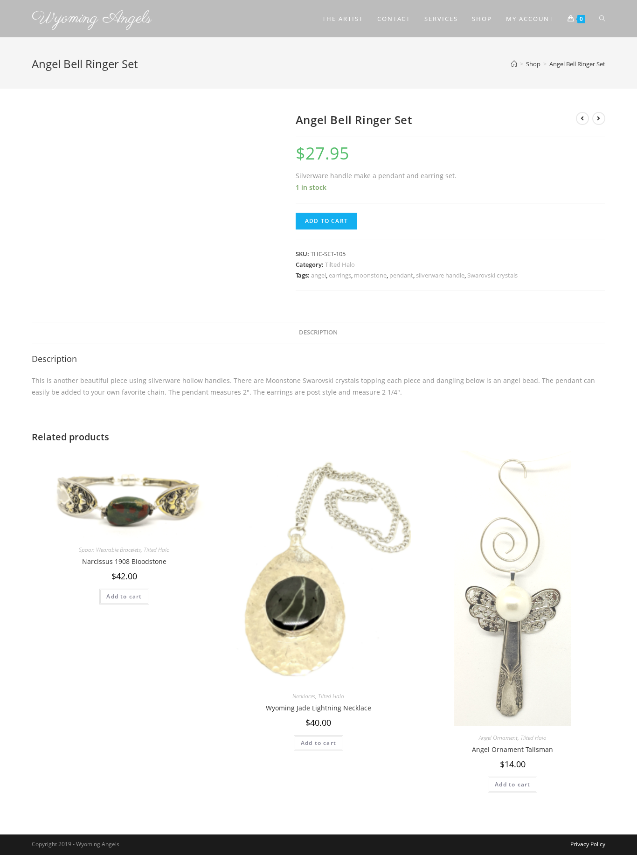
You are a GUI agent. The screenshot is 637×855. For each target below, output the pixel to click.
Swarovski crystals (492, 275)
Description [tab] (318, 332)
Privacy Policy (587, 844)
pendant (401, 275)
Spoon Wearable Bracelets (110, 550)
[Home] (514, 64)
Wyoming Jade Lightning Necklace (318, 707)
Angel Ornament (498, 738)
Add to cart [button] (124, 596)
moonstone (370, 275)
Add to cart (326, 221)
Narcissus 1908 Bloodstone (124, 561)
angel (318, 275)
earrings (340, 275)
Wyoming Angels (92, 18)
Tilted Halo (340, 264)
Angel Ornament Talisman (512, 749)
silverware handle (440, 275)
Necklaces (303, 696)
